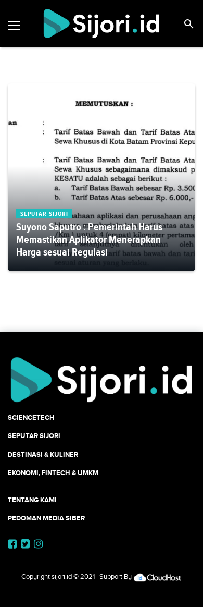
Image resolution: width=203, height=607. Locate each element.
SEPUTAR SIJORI (34, 436)
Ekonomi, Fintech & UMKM (53, 473)
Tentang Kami (32, 500)
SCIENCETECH (31, 417)
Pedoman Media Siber (46, 518)
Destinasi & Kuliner (43, 454)
